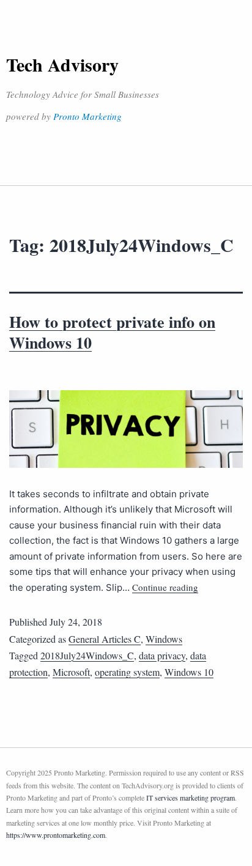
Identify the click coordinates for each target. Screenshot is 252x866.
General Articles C (105, 638)
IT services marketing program (190, 797)
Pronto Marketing (87, 116)
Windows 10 (189, 671)
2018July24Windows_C (87, 655)
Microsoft (71, 671)
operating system (127, 671)
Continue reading (165, 587)
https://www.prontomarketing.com (55, 835)
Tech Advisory (62, 64)
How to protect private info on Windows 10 (112, 332)
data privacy (162, 655)
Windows (164, 638)
